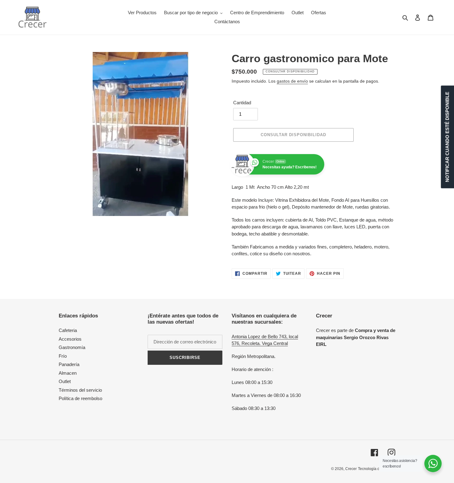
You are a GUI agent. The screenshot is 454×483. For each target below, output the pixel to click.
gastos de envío (292, 81)
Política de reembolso (80, 398)
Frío (63, 356)
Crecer (351, 469)
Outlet (65, 381)
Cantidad (242, 102)
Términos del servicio (80, 390)
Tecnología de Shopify (376, 469)
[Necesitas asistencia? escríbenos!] (433, 463)
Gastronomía (72, 347)
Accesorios (70, 339)
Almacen (68, 373)
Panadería (69, 364)
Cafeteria (68, 330)
